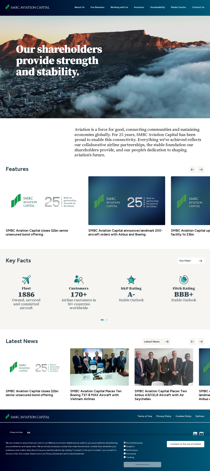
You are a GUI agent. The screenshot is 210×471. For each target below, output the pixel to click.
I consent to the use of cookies (185, 444)
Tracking (130, 457)
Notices (200, 416)
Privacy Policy (163, 416)
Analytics (130, 446)
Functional (131, 454)
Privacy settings (16, 432)
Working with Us (119, 7)
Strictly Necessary (134, 443)
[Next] (201, 169)
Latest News (152, 341)
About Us (80, 7)
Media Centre (178, 7)
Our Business (97, 7)
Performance (132, 450)
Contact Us (198, 7)
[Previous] (192, 169)
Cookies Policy (183, 416)
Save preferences (142, 464)
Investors (139, 7)
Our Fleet (185, 260)
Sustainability (157, 7)
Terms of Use (145, 416)
